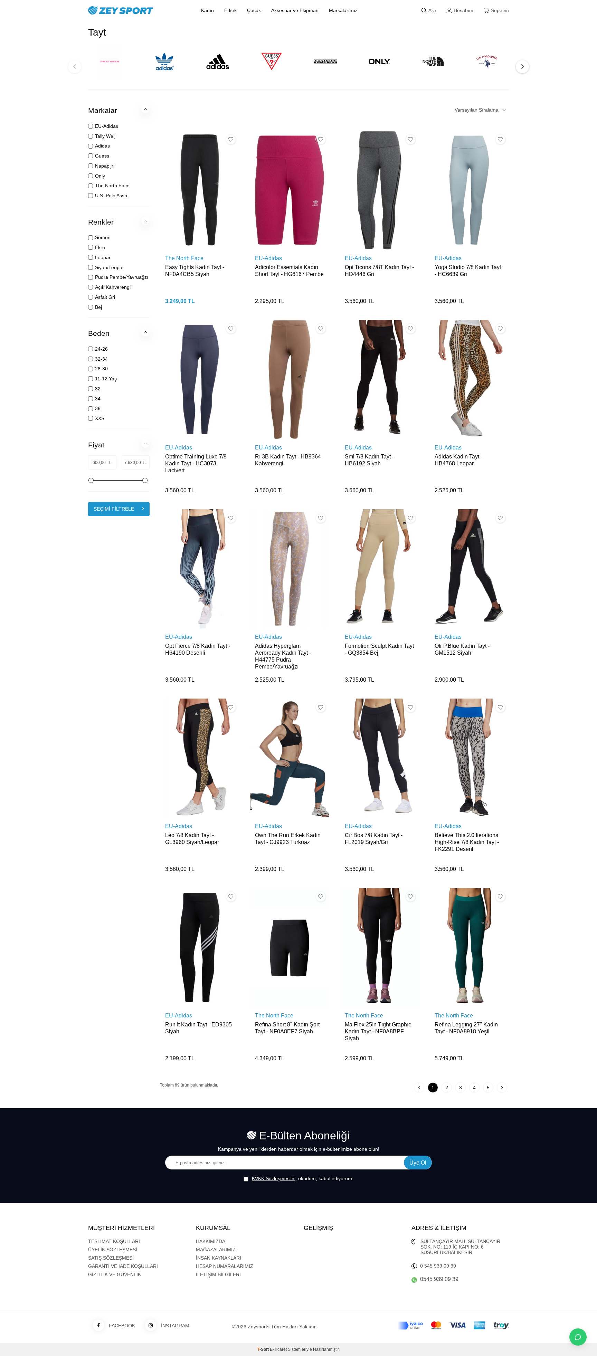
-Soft (263, 1349)
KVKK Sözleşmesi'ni (273, 1178)
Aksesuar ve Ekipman (295, 10)
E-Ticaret (278, 1349)
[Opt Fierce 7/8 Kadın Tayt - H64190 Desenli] (199, 568)
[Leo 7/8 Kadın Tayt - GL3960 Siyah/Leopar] (199, 758)
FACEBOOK (122, 1325)
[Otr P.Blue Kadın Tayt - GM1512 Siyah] (469, 568)
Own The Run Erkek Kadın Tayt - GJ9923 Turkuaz (288, 838)
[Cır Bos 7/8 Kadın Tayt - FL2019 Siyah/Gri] (379, 758)
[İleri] (502, 1087)
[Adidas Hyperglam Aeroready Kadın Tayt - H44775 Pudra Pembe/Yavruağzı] (289, 568)
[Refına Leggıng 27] (469, 947)
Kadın (207, 10)
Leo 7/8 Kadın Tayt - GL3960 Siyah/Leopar (192, 838)
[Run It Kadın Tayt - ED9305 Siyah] (199, 947)
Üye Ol (417, 1163)
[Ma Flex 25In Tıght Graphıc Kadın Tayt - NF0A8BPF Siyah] (379, 947)
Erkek (230, 10)
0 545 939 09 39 (438, 1266)
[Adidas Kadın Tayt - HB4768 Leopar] (469, 379)
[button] (74, 66)
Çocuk (254, 10)
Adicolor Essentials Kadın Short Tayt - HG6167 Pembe (289, 270)
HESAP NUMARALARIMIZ (224, 1266)
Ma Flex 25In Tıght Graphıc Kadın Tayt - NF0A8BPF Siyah (378, 1031)
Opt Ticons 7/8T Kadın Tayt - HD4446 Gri (379, 270)
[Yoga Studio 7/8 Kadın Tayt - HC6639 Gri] (469, 190)
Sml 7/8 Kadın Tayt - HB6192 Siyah (369, 460)
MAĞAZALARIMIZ (216, 1249)
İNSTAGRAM (175, 1325)
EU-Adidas (268, 258)
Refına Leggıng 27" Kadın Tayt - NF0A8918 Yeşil (466, 1028)
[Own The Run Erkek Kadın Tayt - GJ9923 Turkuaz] (289, 758)
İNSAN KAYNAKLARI (218, 1258)
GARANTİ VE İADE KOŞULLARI (123, 1266)
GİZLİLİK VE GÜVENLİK (114, 1274)
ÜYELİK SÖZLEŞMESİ (112, 1249)
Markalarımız (343, 10)
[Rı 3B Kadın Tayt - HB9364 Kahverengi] (289, 379)
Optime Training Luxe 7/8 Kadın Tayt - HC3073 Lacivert (196, 463)
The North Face (184, 258)
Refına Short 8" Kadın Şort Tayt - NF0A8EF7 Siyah (287, 1028)
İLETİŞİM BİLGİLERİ (218, 1274)
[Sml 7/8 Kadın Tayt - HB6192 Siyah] (379, 379)
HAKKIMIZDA (210, 1241)
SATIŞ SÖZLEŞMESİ (111, 1258)
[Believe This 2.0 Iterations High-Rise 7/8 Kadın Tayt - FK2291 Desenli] (469, 758)
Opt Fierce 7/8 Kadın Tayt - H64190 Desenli (197, 649)
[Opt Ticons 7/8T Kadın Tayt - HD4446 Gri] (379, 190)
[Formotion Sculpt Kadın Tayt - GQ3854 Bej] (379, 568)
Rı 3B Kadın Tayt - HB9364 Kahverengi (288, 460)
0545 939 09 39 (439, 1279)
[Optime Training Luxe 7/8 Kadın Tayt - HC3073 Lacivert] (199, 379)
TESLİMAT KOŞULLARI (114, 1241)
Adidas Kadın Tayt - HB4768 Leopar (458, 460)
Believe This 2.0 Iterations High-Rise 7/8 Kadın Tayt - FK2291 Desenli (467, 842)
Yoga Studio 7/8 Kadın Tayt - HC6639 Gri (468, 270)
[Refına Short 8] (289, 947)
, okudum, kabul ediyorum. (302, 1178)
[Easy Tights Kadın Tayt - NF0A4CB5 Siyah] (199, 190)
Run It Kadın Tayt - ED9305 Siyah (198, 1028)
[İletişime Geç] (578, 1337)
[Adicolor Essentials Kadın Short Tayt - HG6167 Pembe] (289, 190)
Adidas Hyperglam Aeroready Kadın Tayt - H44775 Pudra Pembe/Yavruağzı (283, 656)
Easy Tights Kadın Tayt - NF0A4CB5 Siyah (194, 270)
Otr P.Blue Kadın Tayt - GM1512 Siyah (462, 649)
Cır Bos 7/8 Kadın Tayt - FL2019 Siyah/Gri (373, 838)
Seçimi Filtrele (114, 509)
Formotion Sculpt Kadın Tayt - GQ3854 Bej (379, 649)
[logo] (137, 10)
